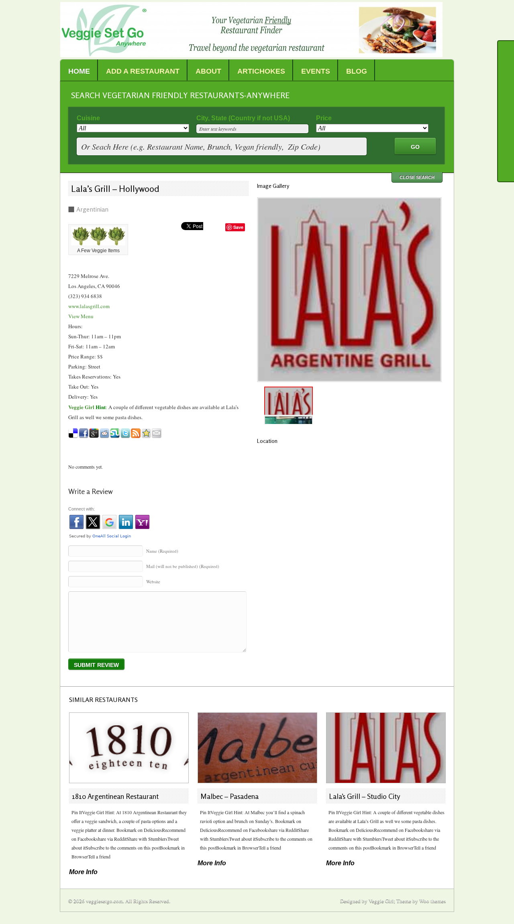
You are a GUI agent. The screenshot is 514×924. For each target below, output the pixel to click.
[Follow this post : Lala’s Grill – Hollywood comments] (136, 433)
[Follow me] (506, 89)
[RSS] (506, 146)
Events (315, 71)
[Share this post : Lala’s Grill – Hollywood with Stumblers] (115, 433)
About (208, 71)
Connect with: (81, 508)
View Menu (81, 316)
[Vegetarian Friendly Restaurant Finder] (251, 54)
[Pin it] (506, 127)
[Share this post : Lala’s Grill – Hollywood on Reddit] (104, 433)
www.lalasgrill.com (89, 306)
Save (238, 227)
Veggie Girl (81, 407)
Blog (356, 71)
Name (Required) (162, 551)
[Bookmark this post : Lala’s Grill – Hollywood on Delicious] (73, 433)
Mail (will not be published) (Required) (182, 566)
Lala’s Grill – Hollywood (115, 188)
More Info (83, 871)
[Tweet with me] (506, 164)
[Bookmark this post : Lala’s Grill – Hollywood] (146, 433)
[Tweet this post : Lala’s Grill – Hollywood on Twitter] (125, 433)
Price (324, 118)
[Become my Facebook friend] (506, 108)
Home (79, 71)
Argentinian (92, 209)
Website (153, 581)
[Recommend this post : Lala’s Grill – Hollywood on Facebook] (83, 433)
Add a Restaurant (142, 71)
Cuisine (88, 118)
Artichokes (261, 71)
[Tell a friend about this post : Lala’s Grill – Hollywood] (156, 433)
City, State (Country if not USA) (243, 118)
